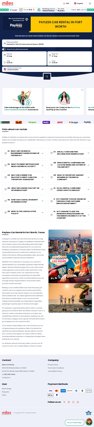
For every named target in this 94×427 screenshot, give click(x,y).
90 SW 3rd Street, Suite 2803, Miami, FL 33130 (18, 371)
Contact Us (6, 377)
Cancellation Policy (55, 371)
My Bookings (6, 389)
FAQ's (4, 395)
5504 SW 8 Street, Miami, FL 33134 (14, 368)
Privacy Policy (53, 365)
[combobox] (48, 43)
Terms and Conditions (56, 368)
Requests (5, 392)
